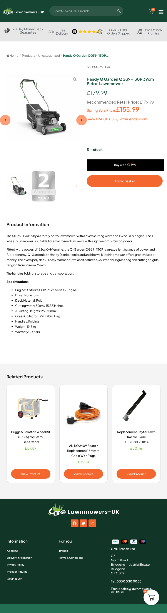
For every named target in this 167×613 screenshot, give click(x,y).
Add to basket (125, 181)
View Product (30, 474)
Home (14, 55)
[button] (5, 120)
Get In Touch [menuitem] (14, 578)
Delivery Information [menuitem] (19, 557)
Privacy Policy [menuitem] (15, 564)
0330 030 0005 (126, 581)
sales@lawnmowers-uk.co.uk (132, 590)
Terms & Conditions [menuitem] (71, 557)
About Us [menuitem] (12, 550)
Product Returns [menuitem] (17, 571)
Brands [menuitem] (63, 550)
